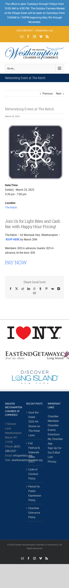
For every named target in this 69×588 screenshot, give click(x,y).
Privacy (52, 461)
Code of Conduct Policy (33, 474)
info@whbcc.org (44, 30)
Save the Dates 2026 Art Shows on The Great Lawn (34, 424)
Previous (48, 93)
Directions (54, 434)
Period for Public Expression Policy (34, 493)
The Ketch (11, 207)
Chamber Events (53, 428)
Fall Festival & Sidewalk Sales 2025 (34, 452)
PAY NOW (15, 262)
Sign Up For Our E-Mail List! (54, 452)
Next (58, 93)
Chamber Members (53, 418)
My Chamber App (55, 441)
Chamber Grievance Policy (34, 513)
